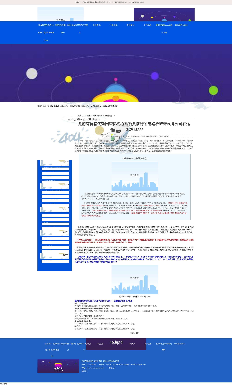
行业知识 (113, 25)
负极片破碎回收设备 (51, 200)
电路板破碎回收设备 (110, 106)
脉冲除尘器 (48, 246)
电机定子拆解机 (49, 227)
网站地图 (3, 384)
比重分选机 (48, 238)
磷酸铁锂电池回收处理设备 (54, 191)
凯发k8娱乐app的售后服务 (164, 29)
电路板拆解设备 (49, 177)
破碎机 (46, 219)
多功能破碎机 (51, 256)
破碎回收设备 (96, 106)
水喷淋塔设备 (49, 251)
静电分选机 (48, 242)
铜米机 (46, 214)
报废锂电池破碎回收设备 (79, 106)
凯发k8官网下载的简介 (63, 29)
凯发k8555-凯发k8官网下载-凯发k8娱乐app (46, 32)
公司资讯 (97, 25)
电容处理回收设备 (50, 181)
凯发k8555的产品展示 (80, 29)
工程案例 (130, 25)
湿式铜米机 (48, 261)
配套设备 (49, 233)
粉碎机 (46, 223)
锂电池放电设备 (49, 204)
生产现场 (147, 25)
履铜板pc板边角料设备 (52, 168)
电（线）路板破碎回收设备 (58, 106)
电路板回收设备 (49, 172)
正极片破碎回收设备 (51, 196)
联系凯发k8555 (181, 25)
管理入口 (112, 368)
